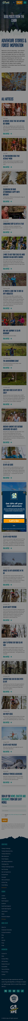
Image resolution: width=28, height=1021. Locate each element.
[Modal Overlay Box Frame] (14, 510)
